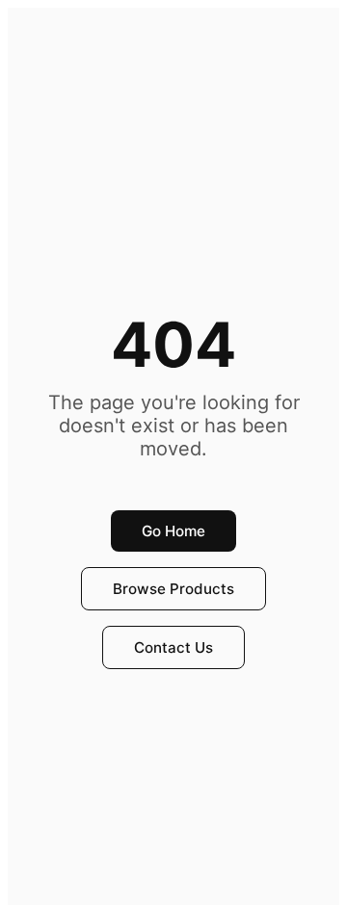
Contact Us (173, 647)
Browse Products (173, 589)
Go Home (173, 531)
